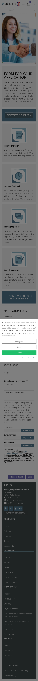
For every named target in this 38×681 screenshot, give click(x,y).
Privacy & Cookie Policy (29, 358)
